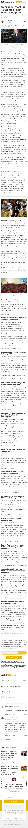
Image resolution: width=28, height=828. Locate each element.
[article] (14, 757)
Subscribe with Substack (15, 807)
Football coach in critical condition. (7, 758)
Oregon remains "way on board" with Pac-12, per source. (10, 773)
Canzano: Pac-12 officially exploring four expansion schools (9, 768)
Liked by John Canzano (11, 708)
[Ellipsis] (26, 706)
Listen (24, 21)
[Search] (25, 747)
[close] (23, 777)
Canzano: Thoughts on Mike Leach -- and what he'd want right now (9, 753)
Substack (6, 824)
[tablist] (8, 691)
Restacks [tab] (11, 691)
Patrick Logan (8, 706)
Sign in (24, 2)
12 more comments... (6, 739)
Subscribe (19, 2)
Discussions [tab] (13, 747)
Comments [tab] (5, 691)
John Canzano (8, 20)
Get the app (22, 821)
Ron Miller (7, 717)
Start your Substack (10, 821)
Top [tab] (3, 747)
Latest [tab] (7, 747)
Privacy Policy (19, 813)
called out (12, 327)
